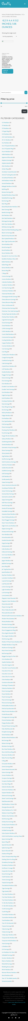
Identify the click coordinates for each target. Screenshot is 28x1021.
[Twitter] (19, 1017)
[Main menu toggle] (24, 3)
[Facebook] (15, 1017)
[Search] (25, 92)
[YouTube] (8, 1017)
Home (3, 14)
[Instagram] (12, 1017)
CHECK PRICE (5, 71)
